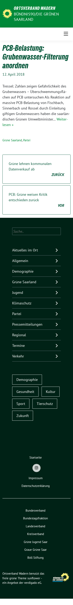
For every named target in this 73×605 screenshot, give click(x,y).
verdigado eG (32, 583)
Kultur (50, 391)
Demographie (22, 271)
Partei (26, 140)
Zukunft (22, 415)
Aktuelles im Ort (25, 250)
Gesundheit (25, 391)
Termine (18, 345)
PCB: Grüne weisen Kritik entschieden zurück (36, 200)
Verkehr (18, 356)
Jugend (17, 292)
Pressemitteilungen (27, 324)
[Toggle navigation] (66, 34)
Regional (19, 335)
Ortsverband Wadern (34, 8)
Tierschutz (45, 403)
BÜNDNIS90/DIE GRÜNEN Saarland (36, 16)
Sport (20, 403)
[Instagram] (36, 468)
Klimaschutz (21, 303)
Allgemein (20, 260)
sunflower (33, 578)
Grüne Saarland (12, 140)
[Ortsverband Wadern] (7, 13)
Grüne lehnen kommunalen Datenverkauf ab (36, 169)
